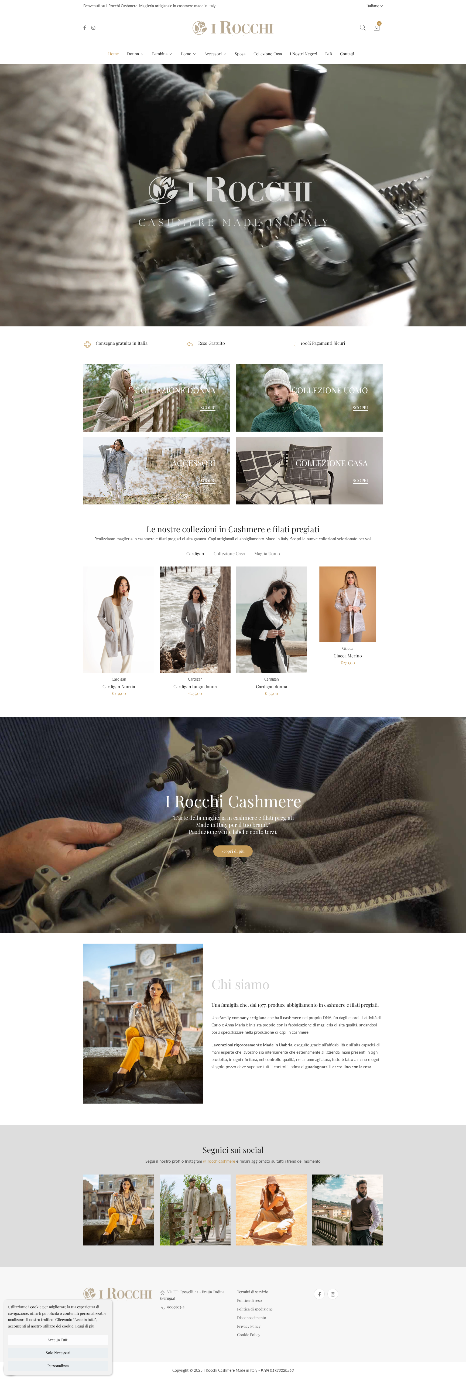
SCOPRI (207, 407)
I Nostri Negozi (303, 53)
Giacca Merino (348, 655)
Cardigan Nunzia (118, 686)
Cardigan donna (271, 686)
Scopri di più (233, 851)
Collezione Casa (267, 53)
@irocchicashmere (219, 1161)
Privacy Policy (249, 1326)
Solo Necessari (58, 1352)
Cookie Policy (248, 1334)
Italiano (373, 5)
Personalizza (58, 1365)
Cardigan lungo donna (195, 686)
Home (113, 53)
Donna (133, 53)
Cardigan (195, 553)
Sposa (240, 53)
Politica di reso (249, 1300)
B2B (328, 53)
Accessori (213, 53)
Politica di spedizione (255, 1309)
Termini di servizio (252, 1291)
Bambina (160, 53)
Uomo (186, 53)
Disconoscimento (251, 1317)
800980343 (175, 1306)
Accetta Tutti (57, 1339)
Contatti (347, 53)
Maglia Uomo (267, 553)
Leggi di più (84, 1326)
